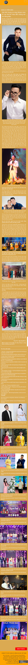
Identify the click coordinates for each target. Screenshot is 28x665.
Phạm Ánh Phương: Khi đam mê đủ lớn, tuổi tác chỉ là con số (13, 354)
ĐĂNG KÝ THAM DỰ (21, 648)
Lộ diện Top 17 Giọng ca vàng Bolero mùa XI (10, 385)
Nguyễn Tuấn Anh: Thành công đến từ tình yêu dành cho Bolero (14, 617)
